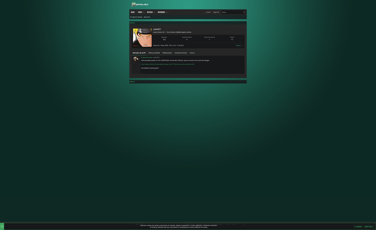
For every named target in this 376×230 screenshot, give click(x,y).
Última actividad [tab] (154, 53)
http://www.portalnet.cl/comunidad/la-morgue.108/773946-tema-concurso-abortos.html (167, 64)
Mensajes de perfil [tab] (139, 53)
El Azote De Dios (146, 57)
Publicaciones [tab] (167, 53)
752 (164, 39)
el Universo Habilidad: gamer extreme (180, 32)
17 (232, 39)
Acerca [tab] (192, 53)
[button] (143, 12)
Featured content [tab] (181, 53)
